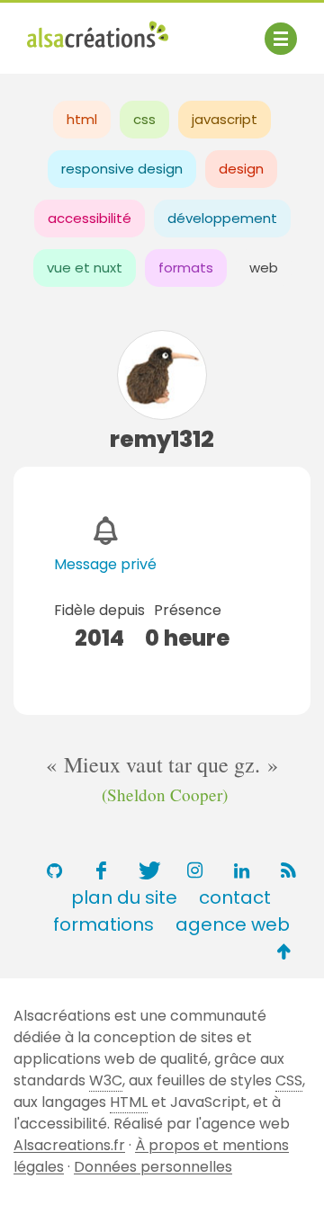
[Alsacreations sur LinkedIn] (241, 870)
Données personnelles (153, 1166)
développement (222, 218)
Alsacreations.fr (69, 1145)
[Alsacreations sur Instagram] (194, 870)
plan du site (124, 897)
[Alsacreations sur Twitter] (147, 870)
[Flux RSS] (288, 870)
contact (235, 897)
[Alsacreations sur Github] (54, 870)
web (263, 267)
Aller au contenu (204, 29)
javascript (224, 119)
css (144, 119)
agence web (233, 924)
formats (185, 267)
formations (103, 924)
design (241, 168)
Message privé (105, 564)
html (82, 119)
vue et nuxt (84, 267)
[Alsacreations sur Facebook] (100, 870)
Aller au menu (75, 29)
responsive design (122, 168)
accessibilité (89, 218)
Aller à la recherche (97, 51)
